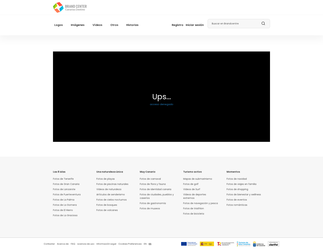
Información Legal (106, 243)
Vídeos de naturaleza (108, 189)
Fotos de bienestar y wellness (244, 194)
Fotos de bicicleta (193, 213)
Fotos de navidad (237, 179)
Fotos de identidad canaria (155, 189)
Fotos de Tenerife (63, 179)
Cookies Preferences (130, 243)
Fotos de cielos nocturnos (111, 199)
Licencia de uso (85, 243)
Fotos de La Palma (63, 199)
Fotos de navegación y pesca (200, 203)
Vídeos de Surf (191, 189)
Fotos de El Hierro (63, 210)
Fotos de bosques (106, 205)
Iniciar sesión (195, 25)
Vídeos (97, 25)
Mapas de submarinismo (197, 179)
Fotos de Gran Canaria (66, 184)
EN (145, 243)
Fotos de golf (191, 184)
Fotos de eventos (237, 199)
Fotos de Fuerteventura (67, 194)
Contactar (49, 243)
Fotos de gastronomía (153, 203)
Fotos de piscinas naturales (112, 184)
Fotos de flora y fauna (153, 184)
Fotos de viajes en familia (241, 184)
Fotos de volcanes (107, 210)
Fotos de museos (150, 208)
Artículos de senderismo (110, 194)
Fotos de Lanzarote (64, 189)
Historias (132, 25)
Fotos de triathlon (193, 208)
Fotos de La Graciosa (65, 215)
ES (150, 243)
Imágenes (77, 25)
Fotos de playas (105, 179)
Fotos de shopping (237, 189)
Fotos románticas (237, 205)
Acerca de (63, 243)
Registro (177, 25)
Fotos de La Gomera (65, 205)
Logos (58, 25)
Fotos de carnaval (150, 179)
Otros (114, 25)
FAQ (73, 243)
